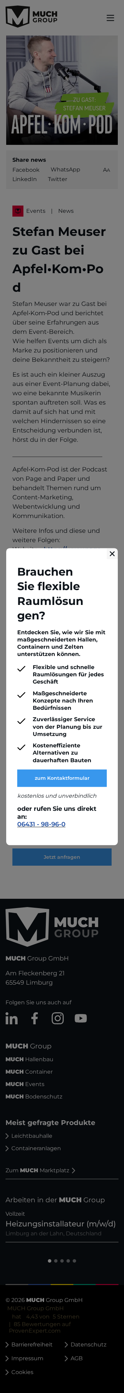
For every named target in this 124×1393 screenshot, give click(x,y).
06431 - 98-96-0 (41, 824)
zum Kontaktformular (62, 778)
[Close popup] (112, 553)
